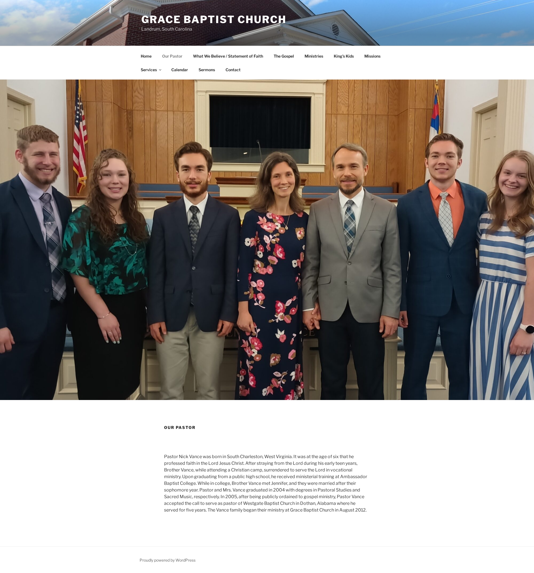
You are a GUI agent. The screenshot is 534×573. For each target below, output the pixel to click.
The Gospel (284, 56)
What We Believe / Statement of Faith (228, 56)
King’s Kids (344, 56)
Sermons (207, 69)
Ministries (314, 56)
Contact (233, 69)
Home (146, 56)
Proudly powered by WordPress (168, 560)
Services (149, 69)
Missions (372, 56)
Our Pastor (172, 56)
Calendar (179, 69)
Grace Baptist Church (213, 19)
